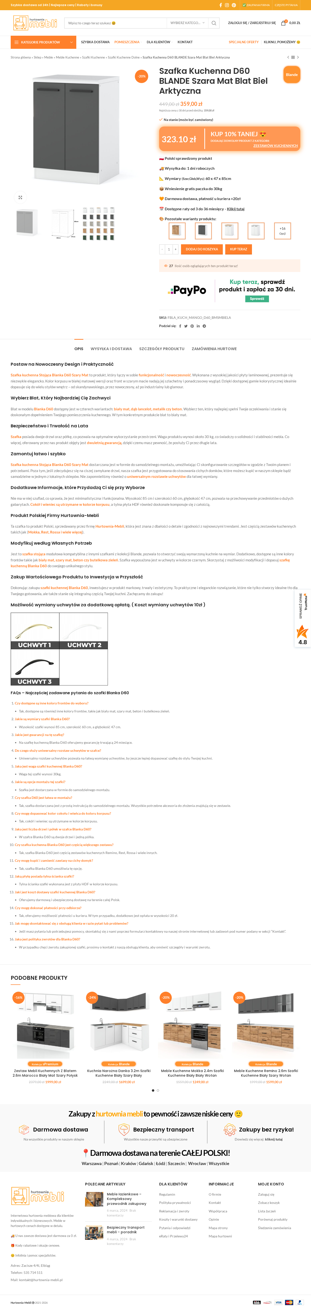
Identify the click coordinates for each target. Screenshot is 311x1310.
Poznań (111, 1163)
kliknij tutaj (274, 1139)
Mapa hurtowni (220, 1236)
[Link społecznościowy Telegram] (204, 326)
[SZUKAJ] (214, 23)
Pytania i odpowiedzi (174, 1228)
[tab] (78, 346)
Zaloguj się (266, 1194)
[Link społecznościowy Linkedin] (198, 326)
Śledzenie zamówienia (274, 1228)
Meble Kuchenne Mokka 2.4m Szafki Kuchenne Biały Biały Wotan (192, 1073)
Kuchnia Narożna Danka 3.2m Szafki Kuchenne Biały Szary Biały (118, 1073)
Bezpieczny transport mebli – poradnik (126, 1230)
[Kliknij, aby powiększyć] (20, 197)
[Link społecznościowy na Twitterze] (186, 326)
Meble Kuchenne (67, 57)
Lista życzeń (267, 1211)
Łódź (160, 1163)
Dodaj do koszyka (202, 249)
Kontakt (215, 1202)
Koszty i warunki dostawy (178, 1219)
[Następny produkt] (297, 57)
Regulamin (167, 1194)
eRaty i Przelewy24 (173, 1236)
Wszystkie (219, 1163)
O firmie (215, 1194)
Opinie (214, 1219)
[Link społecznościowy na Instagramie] (227, 5)
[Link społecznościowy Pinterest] (233, 5)
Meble (48, 57)
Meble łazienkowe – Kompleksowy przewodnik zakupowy (126, 1199)
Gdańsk (146, 1163)
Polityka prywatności (175, 1202)
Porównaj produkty (272, 1219)
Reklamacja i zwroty (174, 1211)
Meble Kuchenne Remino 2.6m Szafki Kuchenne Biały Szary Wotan (266, 1073)
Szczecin (176, 1163)
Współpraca (218, 1211)
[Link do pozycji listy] (44, 1265)
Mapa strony (218, 1228)
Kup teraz (238, 249)
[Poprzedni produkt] (288, 57)
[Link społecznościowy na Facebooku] (221, 5)
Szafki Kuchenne (93, 57)
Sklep (37, 57)
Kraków (128, 1163)
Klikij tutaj (235, 208)
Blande (292, 74)
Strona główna (21, 57)
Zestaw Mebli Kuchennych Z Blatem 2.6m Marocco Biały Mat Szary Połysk (45, 1073)
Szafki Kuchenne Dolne (124, 57)
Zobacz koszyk (269, 1202)
